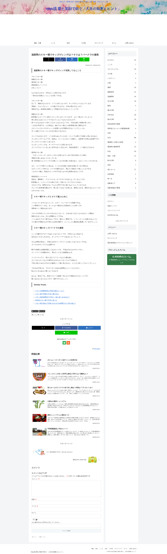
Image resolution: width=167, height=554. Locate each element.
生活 (106, 548)
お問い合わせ (112, 233)
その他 (111, 548)
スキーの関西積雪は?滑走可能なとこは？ (49, 291)
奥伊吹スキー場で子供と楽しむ (46, 300)
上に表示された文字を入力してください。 (46, 522)
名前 (34, 499)
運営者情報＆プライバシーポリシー (120, 243)
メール (34, 506)
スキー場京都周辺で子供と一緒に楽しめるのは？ (52, 297)
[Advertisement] (83, 27)
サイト (33, 513)
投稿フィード (112, 206)
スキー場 (41, 314)
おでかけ (35, 311)
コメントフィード (114, 210)
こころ (101, 548)
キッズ (34, 314)
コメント (35, 479)
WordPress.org (113, 215)
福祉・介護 (94, 548)
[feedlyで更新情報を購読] (64, 343)
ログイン (111, 201)
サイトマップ (112, 238)
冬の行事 (42, 311)
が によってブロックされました (122, 259)
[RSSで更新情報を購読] (68, 343)
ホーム (125, 548)
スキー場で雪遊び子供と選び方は (47, 294)
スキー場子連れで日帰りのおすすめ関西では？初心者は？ (55, 303)
